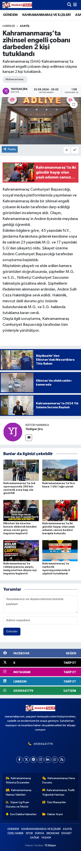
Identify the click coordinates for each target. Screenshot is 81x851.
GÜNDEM (10, 15)
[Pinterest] (33, 759)
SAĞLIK (34, 837)
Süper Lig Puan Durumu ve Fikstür (17, 804)
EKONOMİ (53, 833)
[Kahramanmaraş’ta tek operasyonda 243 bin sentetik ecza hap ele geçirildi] (21, 470)
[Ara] (69, 5)
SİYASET (66, 833)
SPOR (29, 833)
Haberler (9, 26)
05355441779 (43, 743)
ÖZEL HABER (15, 833)
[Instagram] (40, 759)
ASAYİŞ (24, 26)
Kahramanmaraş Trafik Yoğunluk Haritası (58, 792)
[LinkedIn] (47, 759)
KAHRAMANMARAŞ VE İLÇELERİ (46, 15)
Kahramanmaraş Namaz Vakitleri (19, 792)
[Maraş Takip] (17, 5)
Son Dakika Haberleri (23, 814)
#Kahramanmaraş (15, 79)
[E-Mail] (29, 438)
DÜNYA (39, 833)
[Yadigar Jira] (12, 432)
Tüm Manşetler (56, 802)
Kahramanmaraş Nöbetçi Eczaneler (18, 780)
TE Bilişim (50, 845)
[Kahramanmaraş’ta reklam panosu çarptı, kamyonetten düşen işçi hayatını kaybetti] (21, 550)
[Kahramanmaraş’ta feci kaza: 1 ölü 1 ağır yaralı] (60, 470)
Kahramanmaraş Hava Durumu (58, 780)
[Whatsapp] (55, 759)
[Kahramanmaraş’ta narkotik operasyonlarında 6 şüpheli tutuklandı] (60, 550)
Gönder (12, 631)
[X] (26, 759)
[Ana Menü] (75, 5)
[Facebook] (19, 759)
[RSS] (62, 759)
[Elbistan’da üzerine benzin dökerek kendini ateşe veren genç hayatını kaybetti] (21, 510)
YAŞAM (46, 837)
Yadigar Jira (34, 429)
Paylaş (12, 149)
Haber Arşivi (55, 814)
